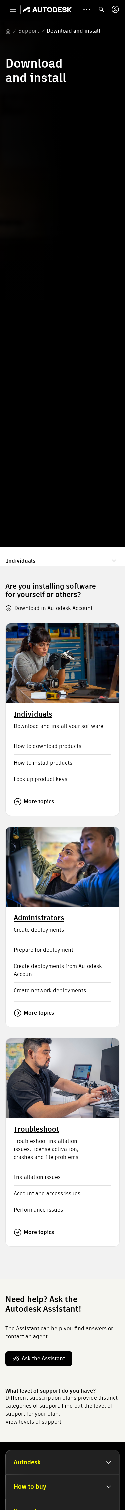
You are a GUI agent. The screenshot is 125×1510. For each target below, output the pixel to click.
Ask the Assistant (43, 1358)
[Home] (47, 9)
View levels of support (33, 1422)
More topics (39, 801)
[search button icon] (101, 9)
